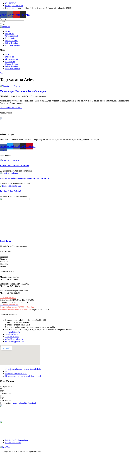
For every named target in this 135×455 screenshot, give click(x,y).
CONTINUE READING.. (11, 108)
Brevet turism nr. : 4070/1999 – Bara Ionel (17, 307)
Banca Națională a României (24, 403)
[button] (67, 50)
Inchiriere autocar (12, 45)
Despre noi (9, 33)
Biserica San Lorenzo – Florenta (14, 165)
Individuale (10, 38)
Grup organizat (11, 36)
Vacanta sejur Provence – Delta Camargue (23, 91)
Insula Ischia (5, 241)
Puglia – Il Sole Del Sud (10, 191)
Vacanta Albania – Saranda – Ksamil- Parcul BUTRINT (25, 178)
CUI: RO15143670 (8, 297)
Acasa (7, 31)
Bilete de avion (11, 43)
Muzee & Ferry (11, 41)
